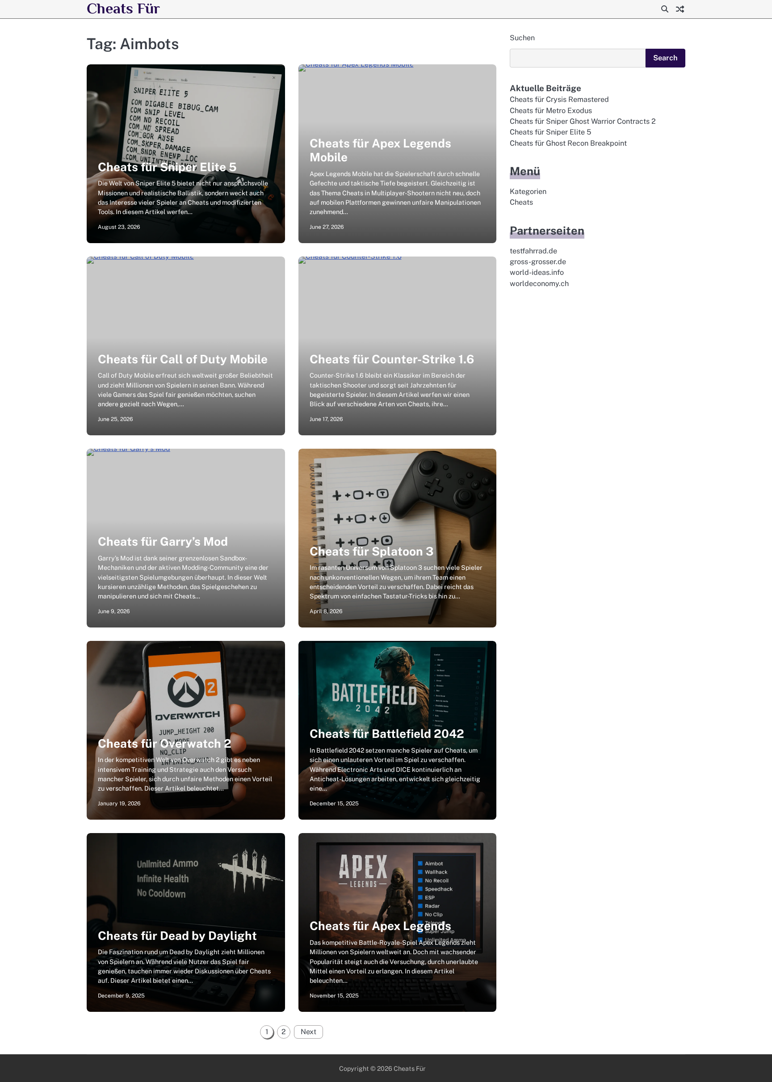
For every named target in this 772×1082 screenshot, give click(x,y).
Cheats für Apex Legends (380, 926)
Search (665, 58)
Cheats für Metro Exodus (551, 110)
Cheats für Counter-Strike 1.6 (392, 359)
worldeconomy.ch (539, 283)
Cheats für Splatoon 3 (371, 551)
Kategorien (528, 191)
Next (308, 1031)
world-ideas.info (537, 272)
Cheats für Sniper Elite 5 (167, 167)
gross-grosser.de (538, 261)
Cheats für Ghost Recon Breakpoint (568, 143)
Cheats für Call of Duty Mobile (183, 359)
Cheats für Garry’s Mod (163, 541)
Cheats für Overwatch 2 (164, 743)
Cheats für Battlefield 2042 (387, 734)
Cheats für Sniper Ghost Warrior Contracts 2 (583, 121)
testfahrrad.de (533, 251)
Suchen (522, 38)
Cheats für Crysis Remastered (559, 99)
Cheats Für (123, 8)
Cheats (521, 202)
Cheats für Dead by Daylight (177, 936)
